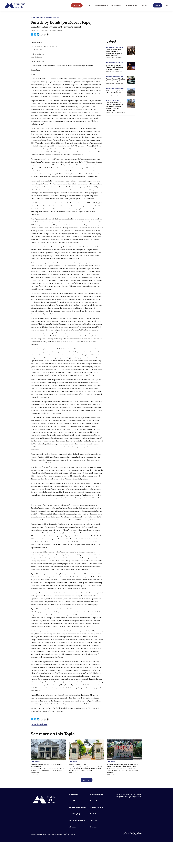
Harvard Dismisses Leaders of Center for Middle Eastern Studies (46, 765)
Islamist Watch (73, 801)
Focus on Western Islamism (77, 820)
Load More (86, 780)
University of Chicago (39, 724)
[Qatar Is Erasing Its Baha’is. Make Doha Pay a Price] (131, 92)
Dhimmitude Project (112, 100)
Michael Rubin (119, 71)
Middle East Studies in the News (50, 17)
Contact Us (93, 827)
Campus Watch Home (101, 5)
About (144, 5)
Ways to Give (93, 814)
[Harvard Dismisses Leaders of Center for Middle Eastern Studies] (48, 749)
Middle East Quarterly (96, 794)
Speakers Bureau (95, 801)
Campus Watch (35, 17)
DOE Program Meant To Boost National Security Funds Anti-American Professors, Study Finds (122, 765)
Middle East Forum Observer (115, 88)
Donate (157, 5)
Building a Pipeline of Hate (77, 764)
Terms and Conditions (96, 807)
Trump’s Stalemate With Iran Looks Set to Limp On (115, 80)
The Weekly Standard (55, 30)
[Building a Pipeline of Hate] (86, 749)
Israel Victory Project (75, 814)
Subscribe (76, 5)
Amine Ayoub (119, 57)
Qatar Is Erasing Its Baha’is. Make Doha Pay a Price (115, 92)
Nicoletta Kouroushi (120, 112)
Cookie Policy (94, 820)
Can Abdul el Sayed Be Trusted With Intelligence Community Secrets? (114, 67)
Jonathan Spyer (119, 83)
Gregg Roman (119, 95)
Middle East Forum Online (114, 47)
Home (89, 5)
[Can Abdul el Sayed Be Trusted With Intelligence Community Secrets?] (131, 66)
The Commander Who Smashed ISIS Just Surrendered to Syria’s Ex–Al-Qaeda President (115, 52)
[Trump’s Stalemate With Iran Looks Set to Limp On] (131, 80)
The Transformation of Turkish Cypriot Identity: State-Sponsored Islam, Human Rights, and (114, 106)
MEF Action (72, 827)
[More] (120, 5)
